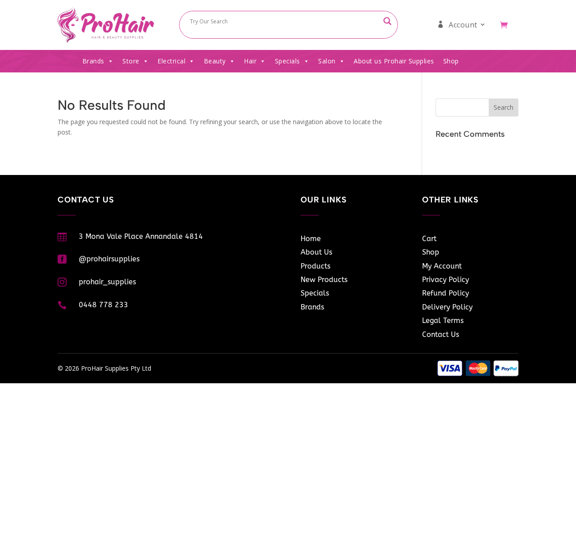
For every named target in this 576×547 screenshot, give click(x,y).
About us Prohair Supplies (394, 61)
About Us (316, 252)
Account (463, 25)
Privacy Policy (445, 279)
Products (315, 266)
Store (131, 61)
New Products (324, 279)
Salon (327, 61)
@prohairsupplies (109, 259)
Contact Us (440, 334)
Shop (451, 61)
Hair (250, 61)
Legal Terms (443, 320)
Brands (93, 61)
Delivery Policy (447, 307)
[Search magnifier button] (387, 21)
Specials (287, 61)
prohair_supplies (107, 282)
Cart (429, 238)
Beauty (215, 61)
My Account (442, 266)
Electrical (171, 61)
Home (311, 238)
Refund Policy (445, 293)
